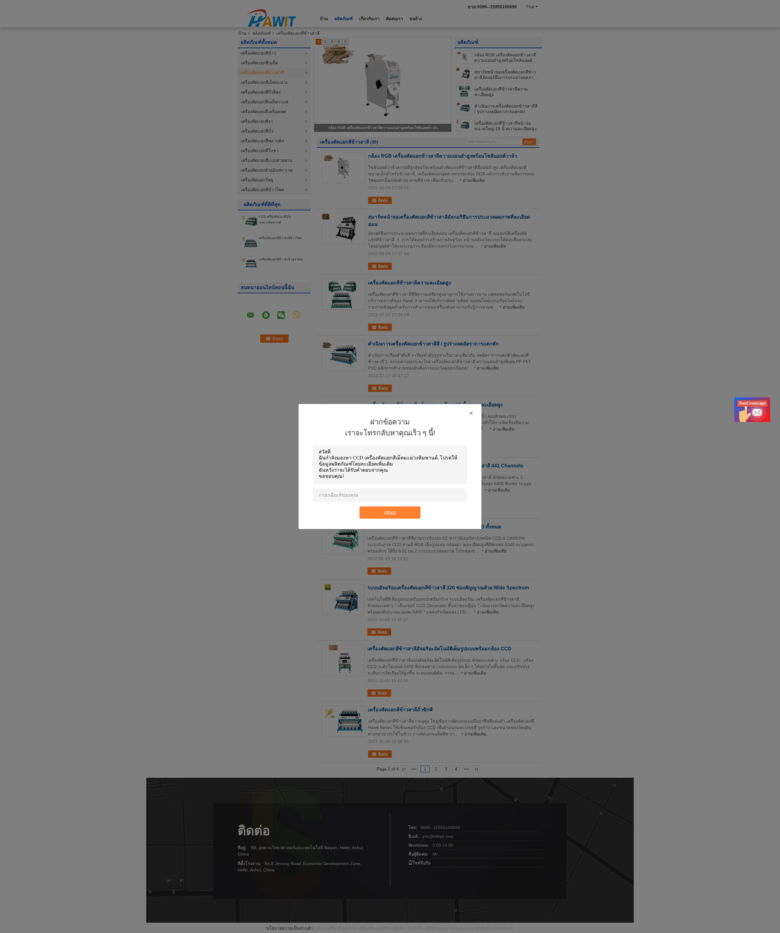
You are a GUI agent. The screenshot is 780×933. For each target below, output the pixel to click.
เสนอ (390, 512)
